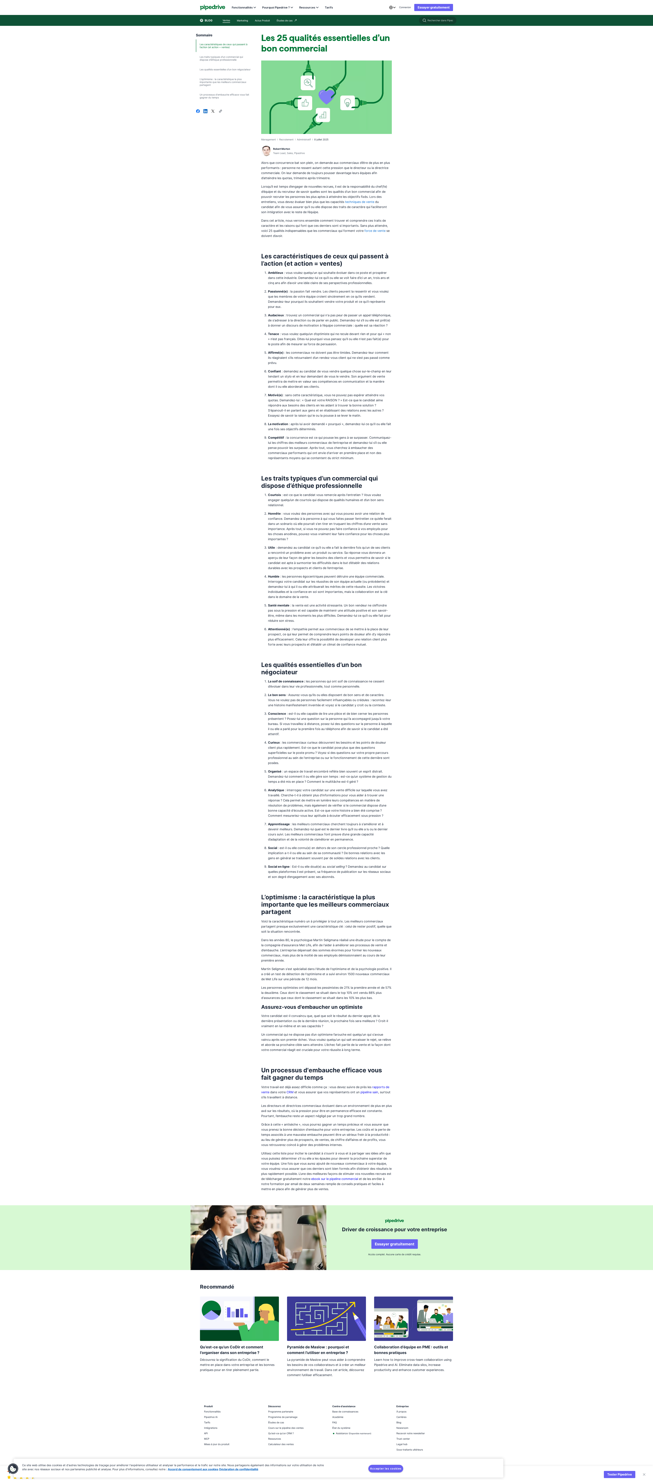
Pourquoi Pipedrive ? (276, 7)
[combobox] (392, 7)
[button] (13, 1468)
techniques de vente (359, 202)
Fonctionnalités (242, 7)
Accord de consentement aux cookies (193, 1469)
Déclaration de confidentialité (238, 1469)
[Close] (644, 1474)
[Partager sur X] (213, 111)
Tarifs (329, 7)
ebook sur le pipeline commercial (334, 1179)
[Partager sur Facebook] (198, 111)
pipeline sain (369, 1092)
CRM (290, 1092)
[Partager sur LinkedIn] (205, 111)
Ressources (307, 7)
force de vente (375, 231)
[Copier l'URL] (220, 111)
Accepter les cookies (385, 1468)
